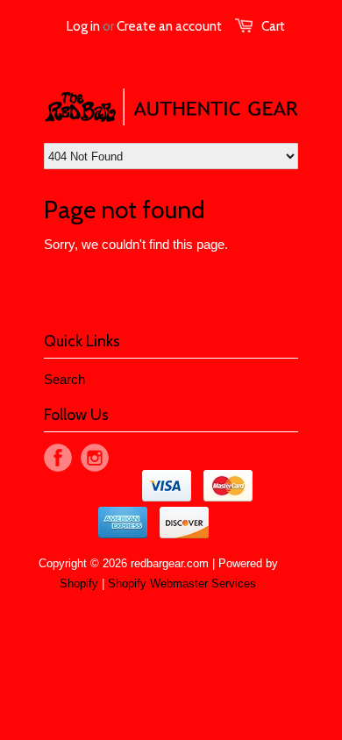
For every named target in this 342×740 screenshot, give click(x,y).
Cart (273, 26)
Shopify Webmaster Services (182, 583)
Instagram (95, 458)
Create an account (169, 26)
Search (64, 379)
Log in (83, 26)
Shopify (79, 583)
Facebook (58, 458)
